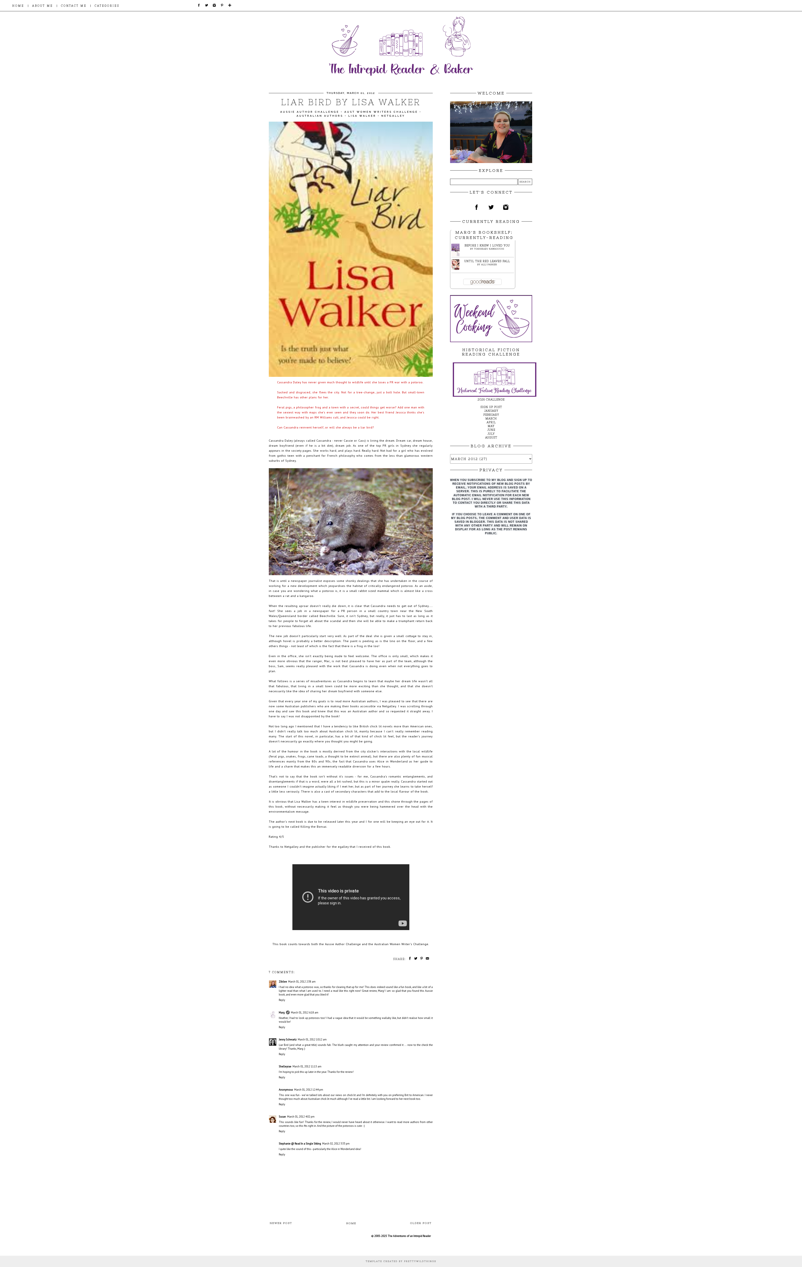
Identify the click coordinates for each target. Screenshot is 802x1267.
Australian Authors (320, 115)
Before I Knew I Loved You (487, 245)
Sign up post (491, 407)
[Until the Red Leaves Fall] (456, 268)
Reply (282, 1000)
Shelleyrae (285, 1066)
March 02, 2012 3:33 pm (336, 1143)
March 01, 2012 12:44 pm (308, 1089)
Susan (282, 1116)
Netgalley (393, 115)
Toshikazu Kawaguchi (489, 249)
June (491, 429)
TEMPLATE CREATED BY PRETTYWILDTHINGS (401, 1261)
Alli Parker (489, 264)
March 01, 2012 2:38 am (302, 981)
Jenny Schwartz (288, 1039)
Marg (282, 1012)
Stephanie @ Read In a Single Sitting (300, 1143)
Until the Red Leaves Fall (487, 261)
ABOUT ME (42, 5)
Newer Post (281, 1223)
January (491, 410)
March (491, 418)
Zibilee (283, 981)
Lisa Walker (362, 115)
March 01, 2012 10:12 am (312, 1039)
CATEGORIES (107, 5)
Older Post (421, 1223)
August (491, 437)
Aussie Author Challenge (309, 111)
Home (351, 1223)
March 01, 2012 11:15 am (307, 1066)
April (491, 422)
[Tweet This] (415, 959)
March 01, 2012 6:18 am (304, 1012)
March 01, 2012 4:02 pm (301, 1116)
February (491, 414)
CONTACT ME (73, 5)
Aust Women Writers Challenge (381, 111)
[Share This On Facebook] (409, 959)
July (491, 433)
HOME (18, 5)
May (491, 426)
